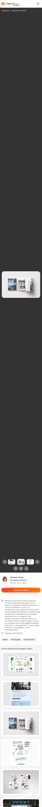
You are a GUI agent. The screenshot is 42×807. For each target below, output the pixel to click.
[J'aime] (15, 568)
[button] (5, 562)
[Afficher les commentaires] (21, 568)
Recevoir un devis (21, 590)
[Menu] (38, 4)
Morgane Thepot (17, 577)
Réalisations (6, 11)
